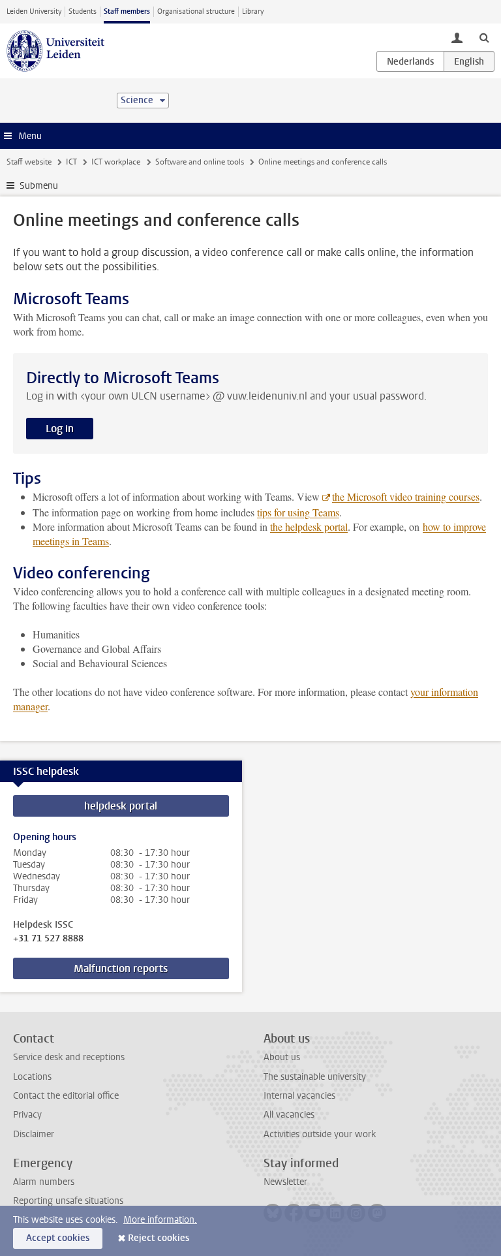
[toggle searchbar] (484, 37)
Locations (32, 1077)
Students (82, 11)
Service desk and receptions (69, 1057)
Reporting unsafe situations (68, 1201)
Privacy (27, 1114)
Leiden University (34, 11)
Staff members (127, 11)
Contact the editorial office (66, 1096)
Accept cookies (57, 1238)
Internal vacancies (299, 1096)
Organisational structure (196, 11)
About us (282, 1057)
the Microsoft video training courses (405, 496)
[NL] (410, 61)
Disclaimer (33, 1134)
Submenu (39, 186)
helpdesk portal (120, 806)
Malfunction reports (121, 968)
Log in (60, 428)
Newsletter (285, 1182)
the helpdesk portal (309, 526)
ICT (71, 162)
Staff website (29, 162)
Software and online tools (199, 162)
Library (253, 11)
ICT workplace (115, 162)
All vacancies (289, 1114)
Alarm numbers (43, 1182)
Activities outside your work (320, 1134)
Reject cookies (158, 1238)
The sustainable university (315, 1077)
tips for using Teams (298, 512)
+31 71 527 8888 (48, 939)
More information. (160, 1220)
